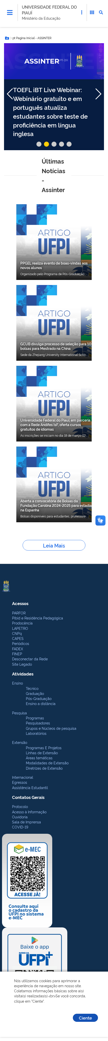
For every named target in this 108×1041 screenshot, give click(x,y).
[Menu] (10, 12)
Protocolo (20, 806)
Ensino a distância (41, 703)
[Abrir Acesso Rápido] (82, 12)
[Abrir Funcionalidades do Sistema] (92, 12)
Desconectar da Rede (30, 658)
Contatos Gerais (28, 797)
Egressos (19, 782)
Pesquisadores (38, 722)
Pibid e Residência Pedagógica (37, 617)
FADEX (17, 648)
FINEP (17, 653)
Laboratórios (36, 733)
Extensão (19, 742)
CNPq (17, 633)
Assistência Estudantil (30, 787)
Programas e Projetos (44, 747)
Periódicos (20, 643)
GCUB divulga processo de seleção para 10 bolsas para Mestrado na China (55, 346)
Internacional (22, 777)
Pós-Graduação (38, 698)
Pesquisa (19, 712)
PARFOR (19, 612)
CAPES (18, 638)
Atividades (22, 673)
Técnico (32, 688)
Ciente (85, 1018)
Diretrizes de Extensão (44, 768)
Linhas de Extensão (42, 752)
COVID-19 (20, 826)
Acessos (20, 603)
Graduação (35, 693)
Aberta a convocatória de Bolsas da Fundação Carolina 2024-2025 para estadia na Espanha (56, 505)
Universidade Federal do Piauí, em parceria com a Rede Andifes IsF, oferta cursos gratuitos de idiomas (55, 424)
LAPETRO (20, 628)
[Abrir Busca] (101, 12)
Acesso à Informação (29, 811)
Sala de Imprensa (26, 821)
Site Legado (22, 664)
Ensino (17, 683)
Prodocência (22, 622)
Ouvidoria (20, 816)
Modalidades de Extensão (47, 762)
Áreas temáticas (39, 757)
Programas (35, 717)
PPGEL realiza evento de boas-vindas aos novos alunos (54, 265)
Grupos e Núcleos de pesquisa (51, 728)
